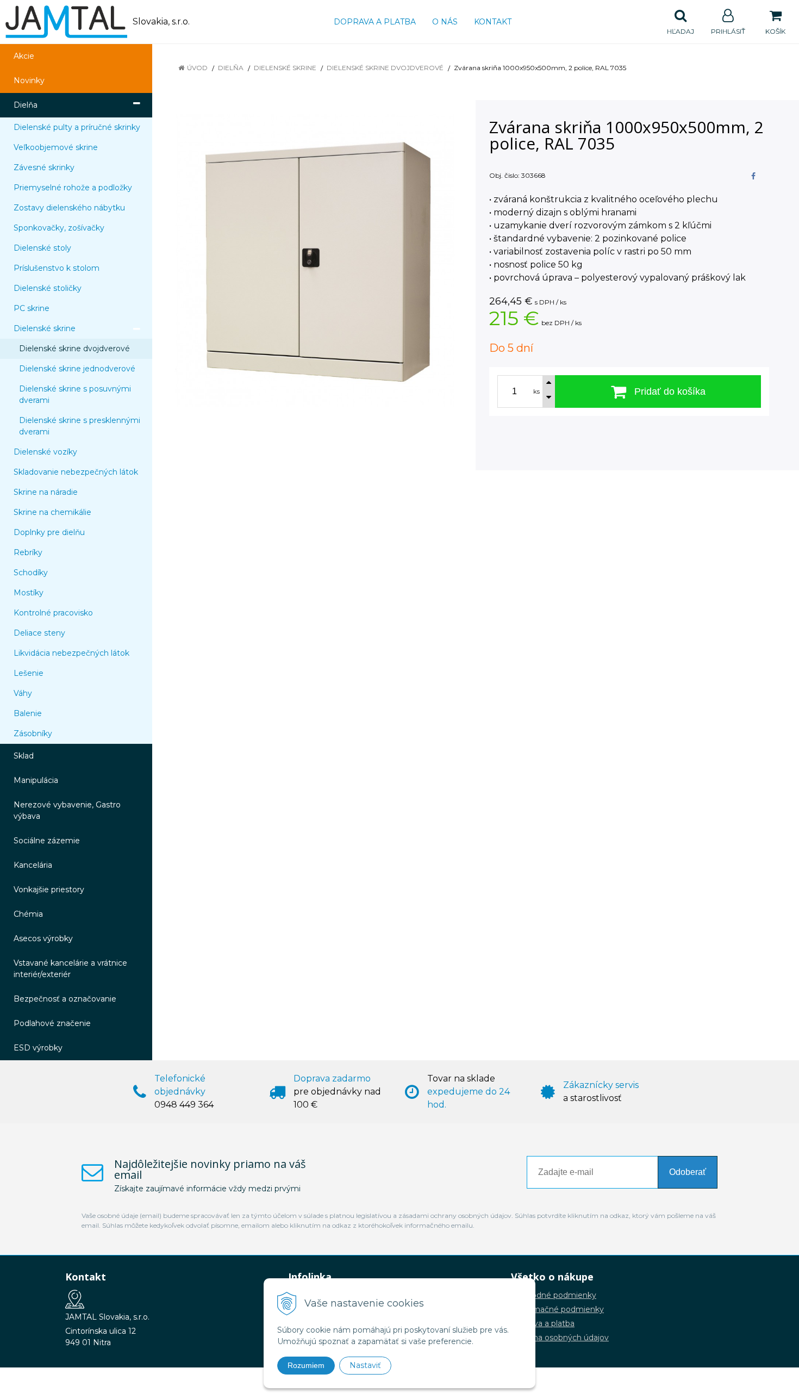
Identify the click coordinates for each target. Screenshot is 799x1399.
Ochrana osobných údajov (560, 1337)
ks (536, 391)
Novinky (29, 80)
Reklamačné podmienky (557, 1309)
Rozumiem (306, 1365)
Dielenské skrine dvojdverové (385, 68)
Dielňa (231, 68)
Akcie (24, 56)
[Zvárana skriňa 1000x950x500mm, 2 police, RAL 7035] (315, 260)
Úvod (197, 68)
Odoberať (687, 1172)
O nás (445, 22)
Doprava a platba (375, 22)
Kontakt (492, 22)
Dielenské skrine (285, 68)
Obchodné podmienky (553, 1295)
